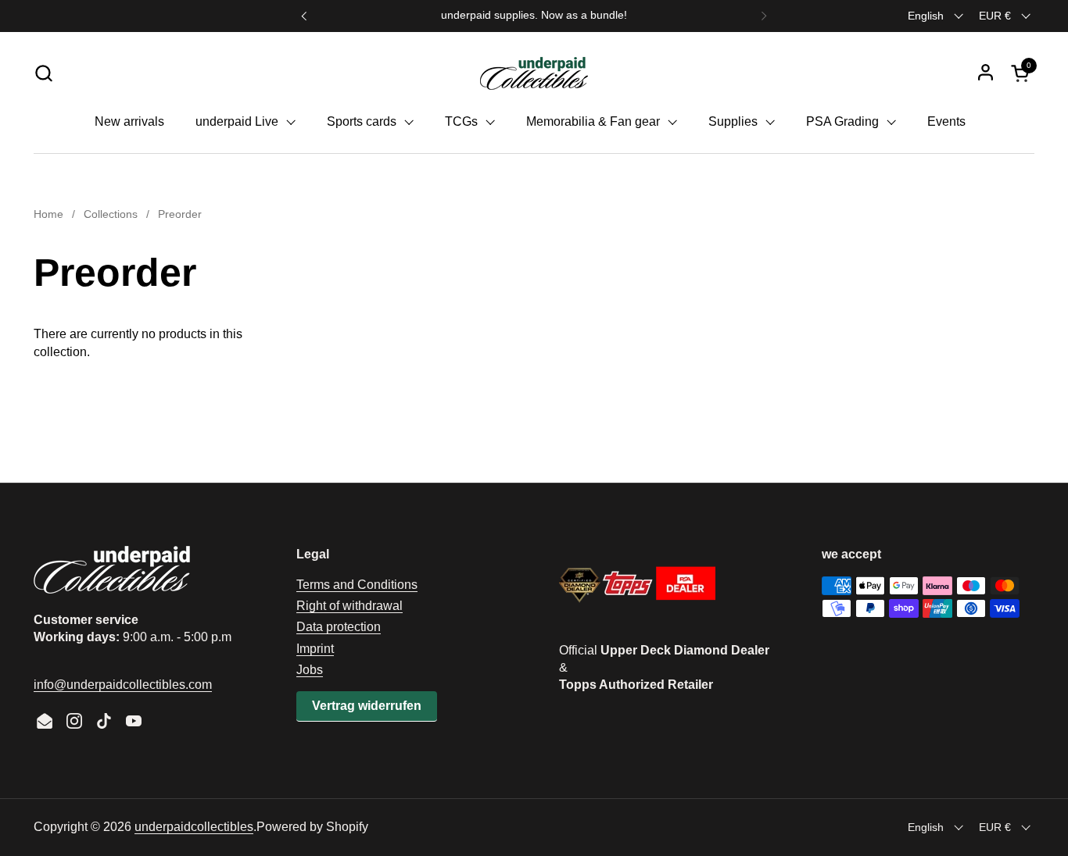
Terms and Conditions (357, 584)
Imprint (315, 648)
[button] (43, 73)
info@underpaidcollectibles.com (123, 684)
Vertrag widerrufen (366, 705)
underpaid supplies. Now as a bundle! (534, 15)
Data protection (338, 626)
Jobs (309, 669)
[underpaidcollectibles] (534, 72)
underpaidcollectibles (193, 826)
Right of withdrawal (349, 605)
